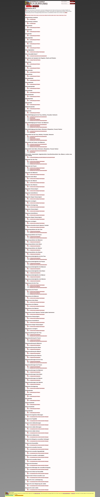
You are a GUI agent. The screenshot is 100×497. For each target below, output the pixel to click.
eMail (66, 12)
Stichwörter (36, 6)
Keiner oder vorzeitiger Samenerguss (37, 51)
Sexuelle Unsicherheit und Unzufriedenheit (39, 116)
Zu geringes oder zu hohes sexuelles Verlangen (39, 416)
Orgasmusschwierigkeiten (35, 119)
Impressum (73, 493)
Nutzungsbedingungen (66, 493)
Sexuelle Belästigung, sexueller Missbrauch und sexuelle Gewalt (43, 157)
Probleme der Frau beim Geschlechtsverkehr (38, 120)
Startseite (29, 6)
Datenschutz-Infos (37, 493)
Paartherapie (33, 19)
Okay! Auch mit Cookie (9, 495)
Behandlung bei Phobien (35, 27)
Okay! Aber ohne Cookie (19, 495)
